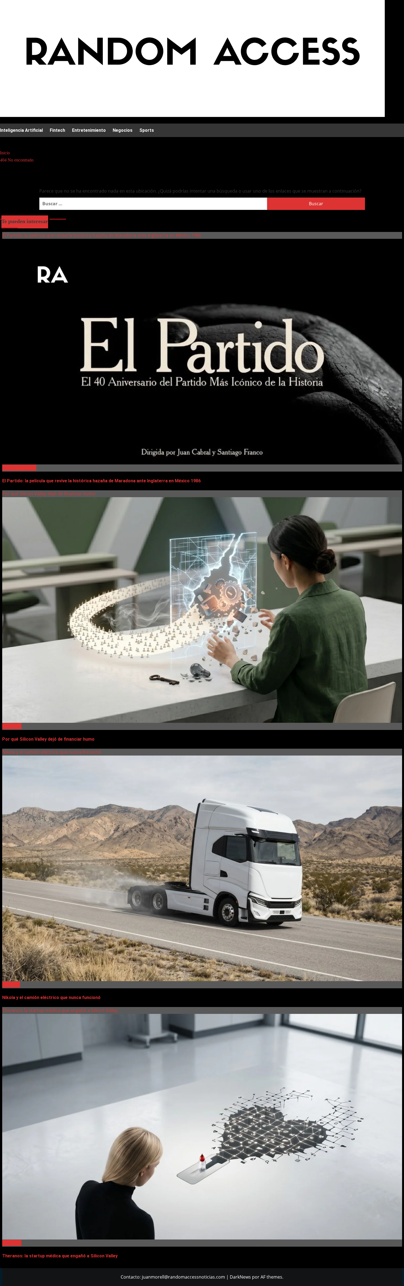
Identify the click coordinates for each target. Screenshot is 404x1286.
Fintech (57, 130)
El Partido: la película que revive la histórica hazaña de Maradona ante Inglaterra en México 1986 (101, 235)
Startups (11, 984)
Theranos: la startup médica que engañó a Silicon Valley (60, 1010)
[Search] (3, 142)
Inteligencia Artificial (21, 130)
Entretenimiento (89, 130)
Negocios (122, 130)
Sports (146, 130)
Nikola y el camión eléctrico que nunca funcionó (51, 752)
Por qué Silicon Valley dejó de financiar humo (49, 494)
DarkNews (240, 1277)
